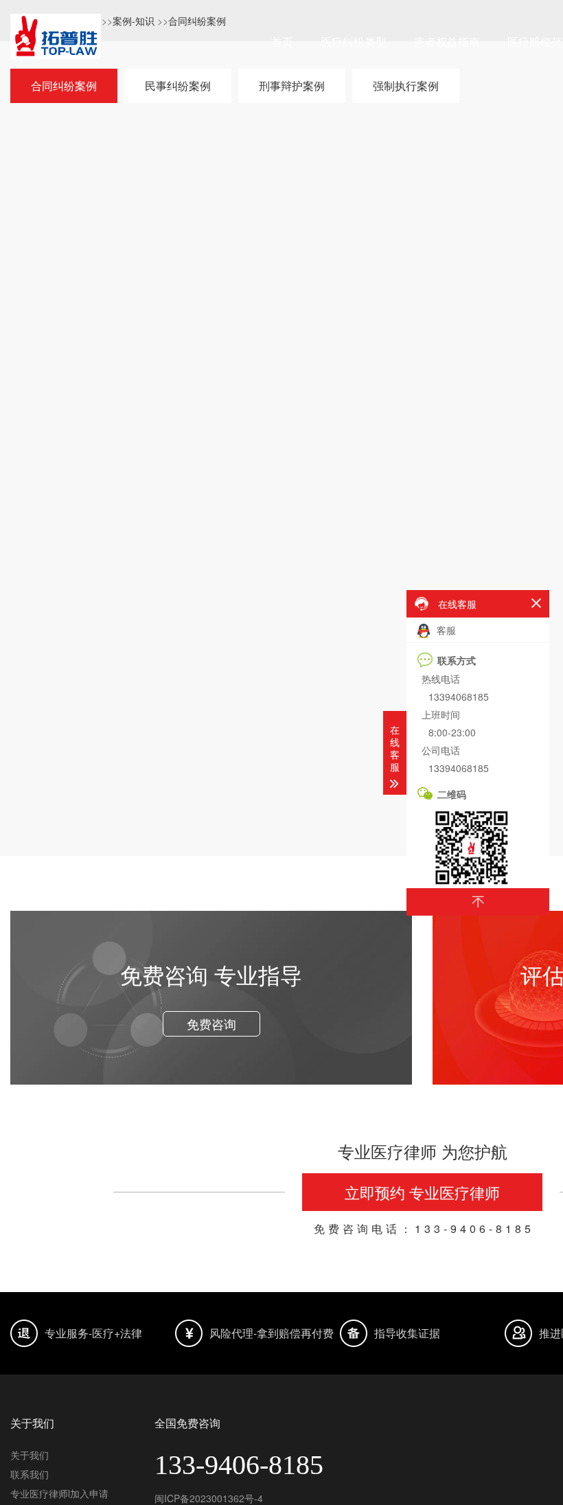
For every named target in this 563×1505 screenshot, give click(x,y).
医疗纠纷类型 (354, 41)
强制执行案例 (406, 85)
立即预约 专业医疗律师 (422, 1192)
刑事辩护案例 (292, 85)
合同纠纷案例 (64, 85)
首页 (282, 41)
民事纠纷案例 (178, 85)
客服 (445, 630)
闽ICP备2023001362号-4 (208, 1498)
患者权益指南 (447, 41)
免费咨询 (211, 1023)
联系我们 (29, 1474)
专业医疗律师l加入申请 (59, 1493)
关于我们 (29, 1455)
